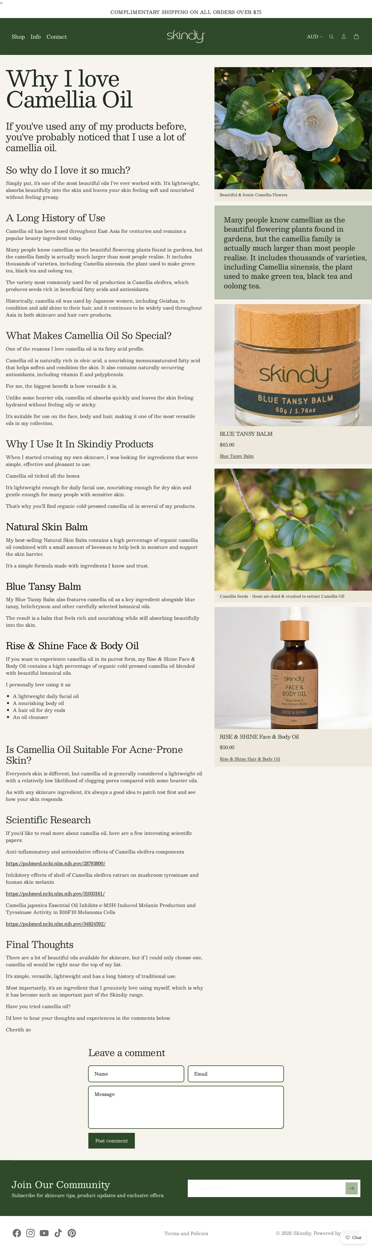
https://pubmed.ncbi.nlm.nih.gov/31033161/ (55, 893)
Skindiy (302, 1233)
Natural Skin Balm (46, 526)
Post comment (111, 1140)
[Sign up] (352, 1188)
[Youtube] (44, 1233)
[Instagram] (30, 1233)
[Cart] (356, 36)
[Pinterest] (72, 1233)
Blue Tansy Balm (43, 586)
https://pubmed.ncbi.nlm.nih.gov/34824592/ (56, 924)
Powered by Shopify (337, 1233)
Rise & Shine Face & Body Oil (72, 645)
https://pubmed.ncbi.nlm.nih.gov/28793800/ (55, 863)
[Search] (331, 36)
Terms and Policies (186, 1233)
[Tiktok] (58, 1233)
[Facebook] (17, 1233)
